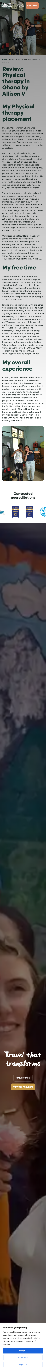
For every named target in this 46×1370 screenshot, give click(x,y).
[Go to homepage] (7, 5)
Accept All (23, 1350)
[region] (23, 1346)
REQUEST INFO (23, 1077)
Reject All (23, 1364)
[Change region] (22, 5)
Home (4, 59)
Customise (23, 1357)
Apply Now (32, 5)
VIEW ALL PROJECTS (23, 1087)
